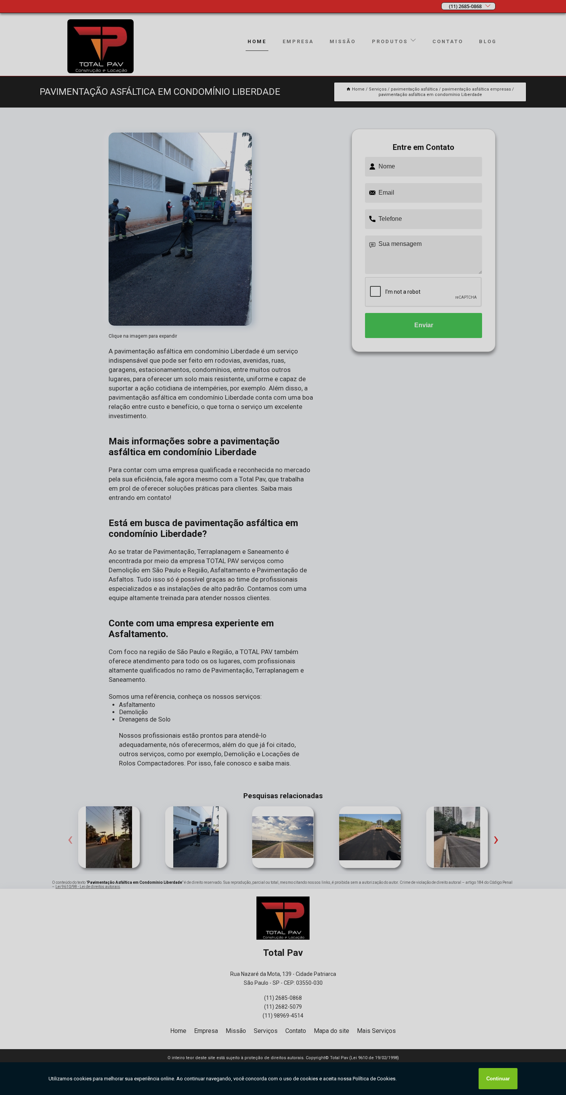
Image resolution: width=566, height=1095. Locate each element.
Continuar (498, 1079)
